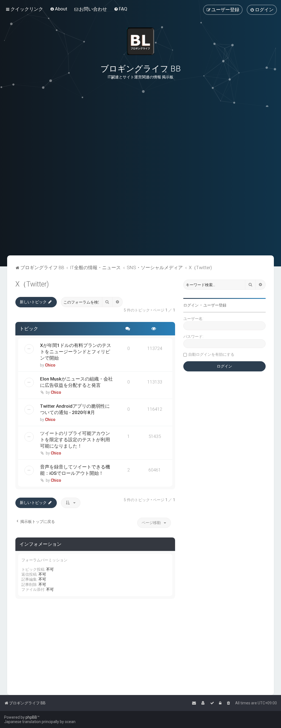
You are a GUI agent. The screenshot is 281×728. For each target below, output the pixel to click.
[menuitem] (59, 9)
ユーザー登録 (214, 305)
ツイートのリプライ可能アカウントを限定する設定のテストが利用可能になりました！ (75, 440)
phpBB (31, 717)
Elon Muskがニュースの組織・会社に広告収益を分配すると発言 (76, 382)
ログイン (191, 305)
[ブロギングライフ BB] (140, 41)
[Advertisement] (140, 227)
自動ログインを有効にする (211, 354)
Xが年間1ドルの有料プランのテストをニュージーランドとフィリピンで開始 (75, 352)
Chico (50, 365)
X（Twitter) (32, 284)
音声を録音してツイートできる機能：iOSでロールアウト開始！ (75, 470)
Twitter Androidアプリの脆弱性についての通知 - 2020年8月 (75, 409)
